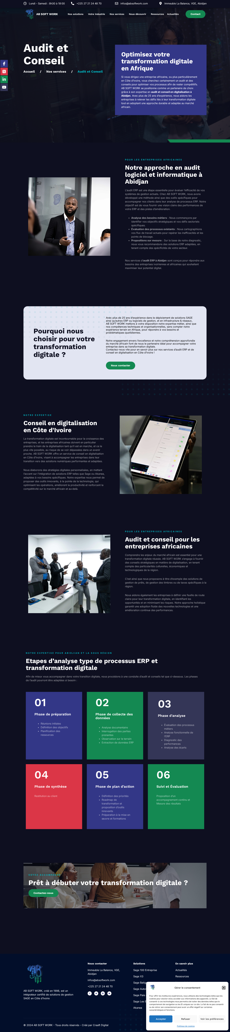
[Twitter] (96, 993)
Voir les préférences (212, 1019)
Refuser (185, 1019)
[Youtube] (109, 993)
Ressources (157, 14)
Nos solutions (75, 14)
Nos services (117, 14)
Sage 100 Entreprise (145, 970)
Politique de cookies (186, 1026)
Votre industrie (96, 14)
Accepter (161, 1019)
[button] (223, 987)
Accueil (29, 71)
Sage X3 (138, 976)
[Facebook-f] (90, 993)
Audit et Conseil (90, 71)
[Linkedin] (103, 993)
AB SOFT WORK (47, 14)
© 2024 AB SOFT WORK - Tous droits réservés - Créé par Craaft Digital (65, 1025)
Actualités (173, 14)
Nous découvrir (137, 14)
